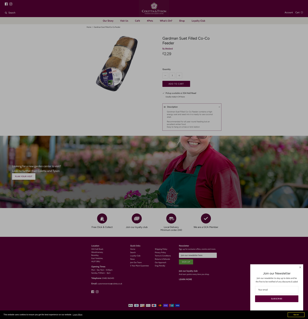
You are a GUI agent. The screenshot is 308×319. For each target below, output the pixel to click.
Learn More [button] (77, 315)
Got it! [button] (296, 315)
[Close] (300, 267)
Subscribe (276, 299)
